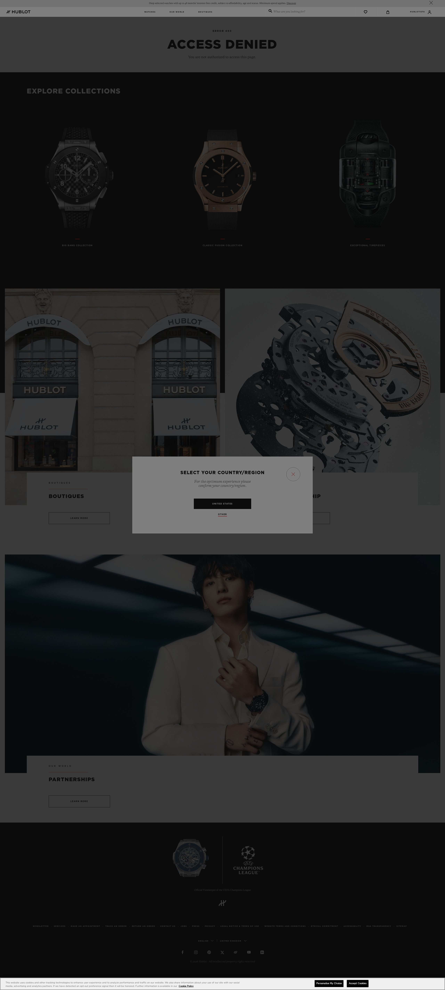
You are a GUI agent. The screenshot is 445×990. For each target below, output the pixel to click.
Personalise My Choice (329, 983)
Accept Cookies (358, 983)
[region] (222, 984)
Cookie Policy (186, 986)
